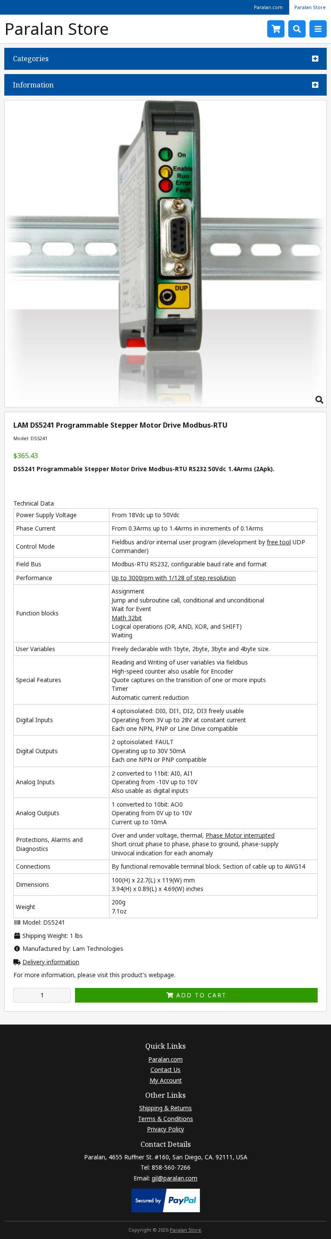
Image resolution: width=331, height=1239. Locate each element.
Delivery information (50, 962)
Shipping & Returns (165, 1108)
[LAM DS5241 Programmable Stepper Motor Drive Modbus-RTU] (165, 405)
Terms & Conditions (165, 1119)
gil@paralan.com (174, 1178)
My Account (166, 1080)
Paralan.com (268, 7)
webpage (161, 975)
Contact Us (165, 1069)
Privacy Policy (165, 1129)
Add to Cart (200, 995)
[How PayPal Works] (165, 1210)
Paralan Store (310, 7)
